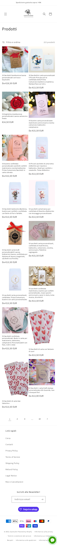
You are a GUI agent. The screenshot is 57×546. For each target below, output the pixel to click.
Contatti (9, 444)
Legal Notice (11, 475)
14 (40, 419)
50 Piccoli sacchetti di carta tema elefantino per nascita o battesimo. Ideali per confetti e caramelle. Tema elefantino (41, 167)
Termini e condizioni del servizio (19, 536)
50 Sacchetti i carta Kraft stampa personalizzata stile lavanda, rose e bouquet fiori (41, 390)
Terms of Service (13, 457)
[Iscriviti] (42, 499)
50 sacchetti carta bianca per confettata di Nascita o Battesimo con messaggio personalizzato (41, 211)
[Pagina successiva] (47, 419)
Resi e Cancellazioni (14, 482)
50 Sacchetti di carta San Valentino (11, 402)
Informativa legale (45, 540)
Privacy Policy (12, 450)
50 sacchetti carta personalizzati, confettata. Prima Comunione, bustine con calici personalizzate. (14, 297)
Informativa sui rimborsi (43, 536)
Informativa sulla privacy (43, 532)
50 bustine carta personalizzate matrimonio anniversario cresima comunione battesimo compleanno (41, 124)
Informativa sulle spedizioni (26, 540)
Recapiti (10, 540)
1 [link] (9, 419)
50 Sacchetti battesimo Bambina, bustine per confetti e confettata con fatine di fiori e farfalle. (14, 211)
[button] (5, 14)
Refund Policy (12, 469)
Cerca (8, 438)
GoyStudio (13, 532)
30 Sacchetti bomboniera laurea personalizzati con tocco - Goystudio (14, 77)
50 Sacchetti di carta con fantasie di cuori (41, 350)
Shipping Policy (12, 463)
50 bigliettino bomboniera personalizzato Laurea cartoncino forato (14, 116)
